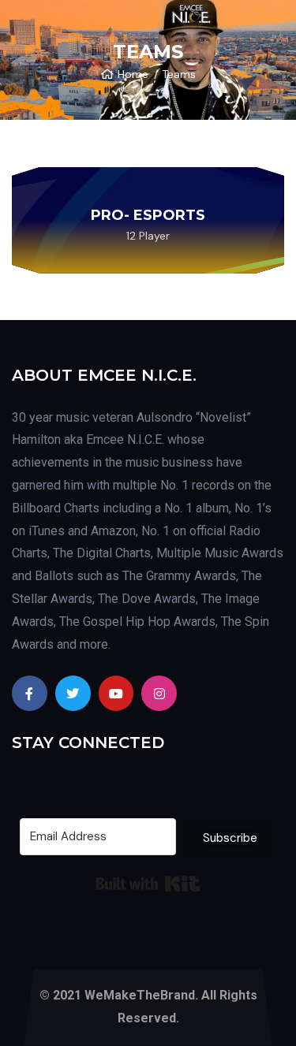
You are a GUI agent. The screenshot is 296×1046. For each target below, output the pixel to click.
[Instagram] (159, 693)
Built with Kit (148, 883)
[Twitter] (73, 693)
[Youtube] (116, 693)
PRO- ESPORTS (148, 215)
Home (133, 74)
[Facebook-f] (29, 693)
